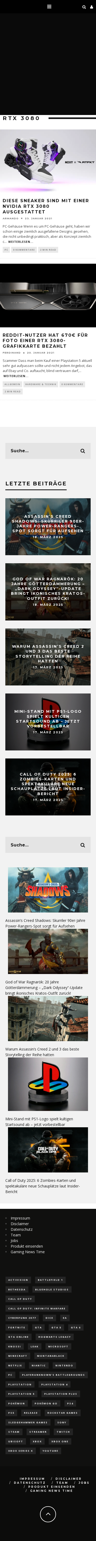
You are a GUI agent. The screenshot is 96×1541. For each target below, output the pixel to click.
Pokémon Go (46, 1403)
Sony (61, 1422)
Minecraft (17, 1356)
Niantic (39, 1365)
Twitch (63, 1431)
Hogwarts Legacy (54, 1337)
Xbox (37, 1441)
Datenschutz (22, 1229)
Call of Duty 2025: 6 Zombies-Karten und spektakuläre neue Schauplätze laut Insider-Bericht (48, 784)
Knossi (14, 1346)
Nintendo (64, 1365)
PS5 (11, 1412)
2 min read (48, 249)
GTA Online (18, 1337)
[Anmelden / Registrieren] (91, 6)
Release (31, 1412)
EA (65, 1318)
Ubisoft (15, 1441)
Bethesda (17, 1289)
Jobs (14, 1240)
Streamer (38, 1431)
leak (35, 1346)
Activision (18, 1280)
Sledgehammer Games (28, 1422)
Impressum (20, 1218)
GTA (38, 1327)
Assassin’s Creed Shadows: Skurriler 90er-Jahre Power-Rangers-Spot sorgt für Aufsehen (48, 524)
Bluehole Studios (52, 1289)
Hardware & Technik (40, 384)
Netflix (15, 1365)
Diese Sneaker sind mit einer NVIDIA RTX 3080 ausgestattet (46, 206)
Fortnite (16, 1327)
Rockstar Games (62, 1412)
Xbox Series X (20, 1450)
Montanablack (51, 1356)
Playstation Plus (60, 1394)
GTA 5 (56, 1327)
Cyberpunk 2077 (22, 1318)
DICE (49, 1318)
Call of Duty (20, 1299)
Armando (11, 218)
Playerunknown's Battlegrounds (53, 1375)
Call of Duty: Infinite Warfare (37, 1308)
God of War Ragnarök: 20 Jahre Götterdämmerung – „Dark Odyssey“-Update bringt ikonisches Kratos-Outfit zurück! (48, 589)
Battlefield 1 (50, 1280)
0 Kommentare (24, 249)
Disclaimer (20, 1223)
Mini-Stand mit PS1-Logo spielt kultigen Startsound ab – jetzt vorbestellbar (48, 719)
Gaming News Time (28, 1251)
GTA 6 (76, 1327)
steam (14, 1431)
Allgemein (12, 384)
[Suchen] (84, 6)
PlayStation (20, 1384)
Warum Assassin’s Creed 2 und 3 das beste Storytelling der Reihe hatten (48, 654)
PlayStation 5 (21, 1394)
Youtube (50, 1450)
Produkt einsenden (27, 1246)
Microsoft (58, 1346)
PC (6, 249)
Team (16, 1234)
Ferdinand (12, 352)
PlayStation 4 (54, 1384)
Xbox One (60, 1441)
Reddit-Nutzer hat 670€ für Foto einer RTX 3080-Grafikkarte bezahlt (45, 341)
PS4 (70, 1403)
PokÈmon (16, 1403)
